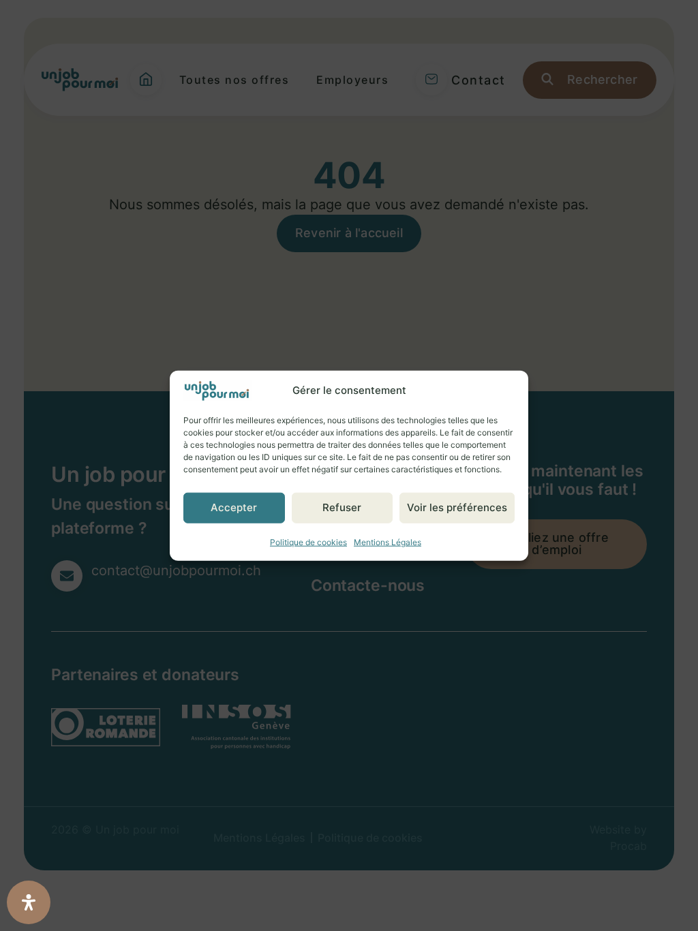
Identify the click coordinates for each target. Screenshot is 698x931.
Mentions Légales (387, 541)
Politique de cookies (308, 541)
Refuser (341, 507)
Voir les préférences (457, 507)
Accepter (234, 507)
